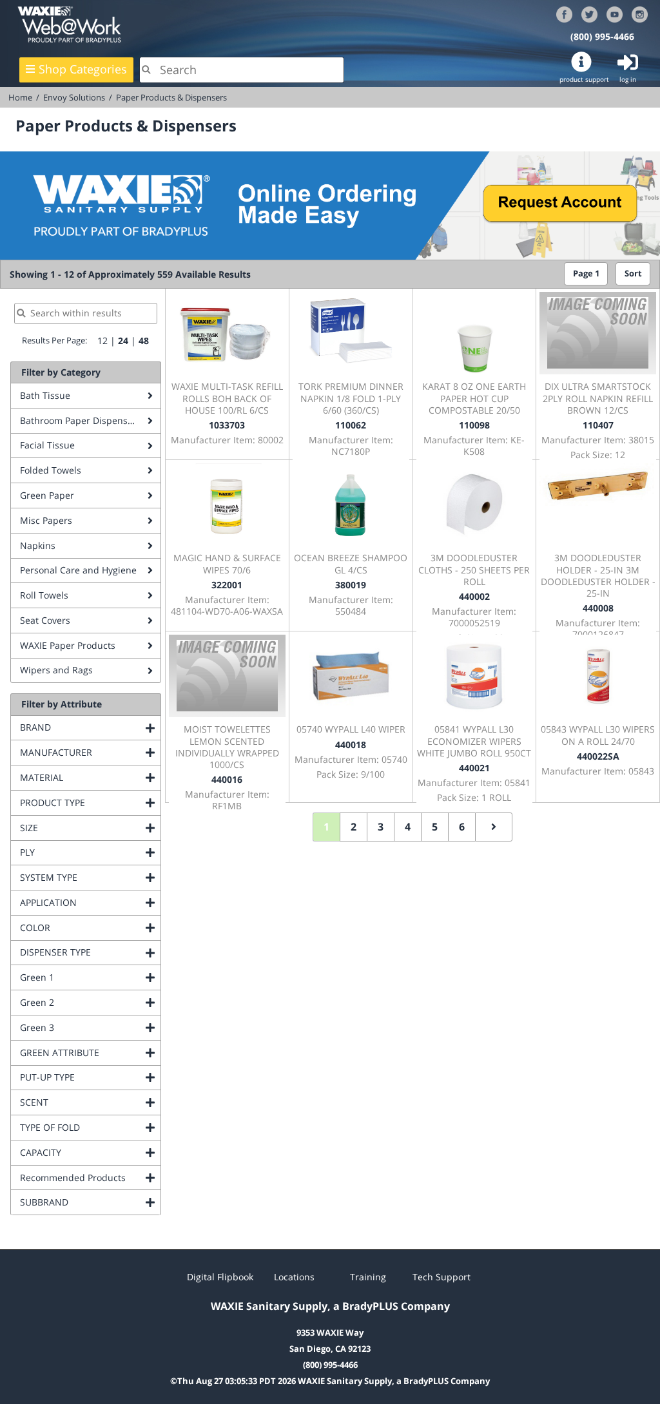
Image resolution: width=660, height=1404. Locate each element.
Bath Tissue (45, 395)
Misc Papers (46, 520)
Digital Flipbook (220, 1277)
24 (123, 340)
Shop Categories (83, 69)
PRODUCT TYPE (90, 802)
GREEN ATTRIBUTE (90, 1052)
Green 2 (89, 1002)
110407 (598, 425)
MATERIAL (90, 777)
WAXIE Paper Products (67, 645)
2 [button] (353, 827)
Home (20, 97)
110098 (474, 425)
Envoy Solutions (74, 97)
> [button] (493, 827)
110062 (350, 425)
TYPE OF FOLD (90, 1127)
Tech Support (441, 1277)
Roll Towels (44, 595)
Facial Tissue (47, 445)
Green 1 (89, 977)
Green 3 (89, 1027)
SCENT (86, 1102)
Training (368, 1277)
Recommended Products (90, 1177)
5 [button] (435, 827)
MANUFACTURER (90, 752)
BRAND (87, 727)
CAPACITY (90, 1152)
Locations (294, 1277)
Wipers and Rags (56, 670)
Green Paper (47, 495)
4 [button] (408, 827)
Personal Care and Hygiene (78, 570)
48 (144, 340)
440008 (598, 608)
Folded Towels (50, 470)
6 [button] (462, 827)
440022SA (598, 756)
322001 (226, 585)
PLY (79, 852)
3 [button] (380, 827)
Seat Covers (45, 620)
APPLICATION (90, 902)
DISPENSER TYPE (90, 952)
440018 (350, 744)
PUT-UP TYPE (90, 1077)
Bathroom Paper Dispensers (80, 420)
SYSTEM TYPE (90, 877)
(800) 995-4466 (602, 36)
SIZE (81, 828)
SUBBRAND (90, 1202)
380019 (350, 585)
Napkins (37, 545)
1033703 (227, 425)
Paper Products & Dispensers (171, 97)
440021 (474, 768)
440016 (226, 779)
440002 (474, 596)
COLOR (87, 927)
